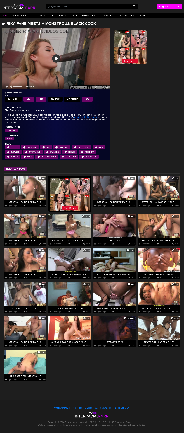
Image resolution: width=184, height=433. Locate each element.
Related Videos (15, 169)
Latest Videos (39, 15)
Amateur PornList (62, 408)
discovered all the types (85, 117)
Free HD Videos (85, 408)
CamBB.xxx (106, 15)
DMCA (93, 422)
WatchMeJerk (125, 15)
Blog (142, 15)
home (5, 15)
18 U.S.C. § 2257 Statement (111, 422)
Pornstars (88, 15)
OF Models (19, 15)
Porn (74, 408)
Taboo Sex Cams (122, 408)
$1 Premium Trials (103, 408)
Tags (74, 15)
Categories (59, 15)
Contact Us (131, 422)
